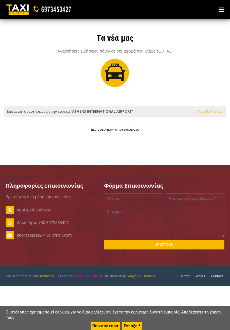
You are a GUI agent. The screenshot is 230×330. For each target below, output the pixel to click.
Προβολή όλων (210, 111)
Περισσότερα (105, 326)
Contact (217, 276)
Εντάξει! (132, 326)
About (200, 276)
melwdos (47, 276)
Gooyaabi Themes (141, 276)
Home (185, 276)
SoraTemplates (88, 276)
